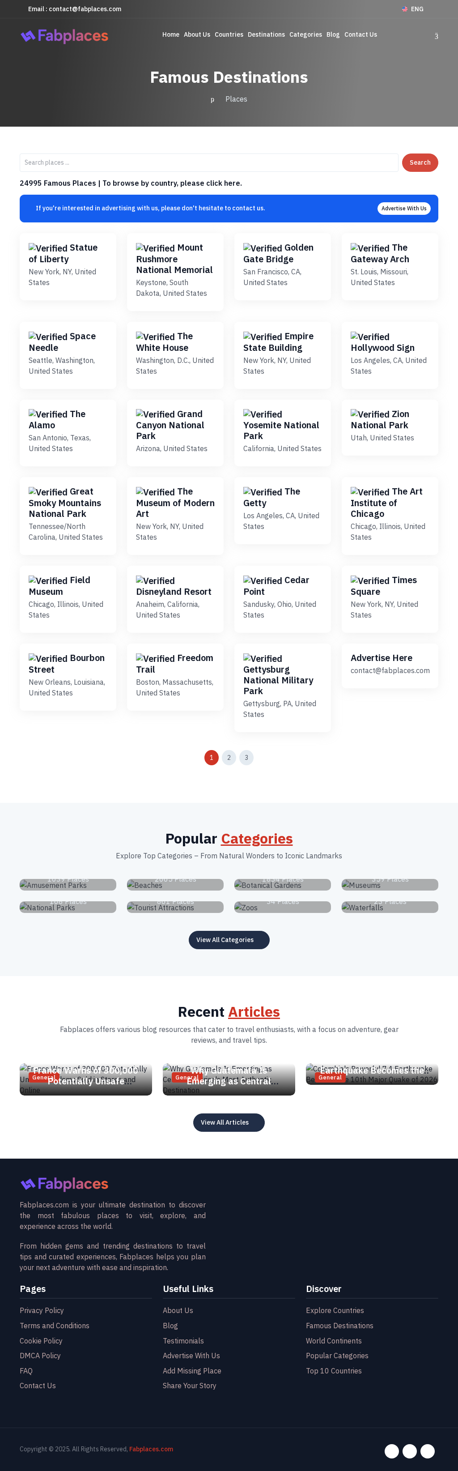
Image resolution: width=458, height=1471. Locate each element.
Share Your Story (189, 1385)
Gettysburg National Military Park (278, 680)
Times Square (384, 585)
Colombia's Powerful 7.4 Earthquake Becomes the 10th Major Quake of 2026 (372, 1070)
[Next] (267, 757)
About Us (197, 34)
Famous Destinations (339, 1325)
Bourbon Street (67, 663)
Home (170, 34)
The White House (164, 342)
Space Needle (62, 342)
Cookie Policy (41, 1340)
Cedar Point (276, 585)
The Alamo (57, 419)
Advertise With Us (404, 208)
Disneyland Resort (174, 591)
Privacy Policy (42, 1310)
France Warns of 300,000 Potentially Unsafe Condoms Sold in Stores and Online (85, 1086)
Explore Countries (335, 1310)
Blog (333, 34)
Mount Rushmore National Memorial (174, 258)
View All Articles (225, 1122)
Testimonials (183, 1340)
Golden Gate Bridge (278, 253)
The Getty (271, 497)
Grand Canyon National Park (170, 425)
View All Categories (225, 940)
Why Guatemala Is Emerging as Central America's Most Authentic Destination (229, 1086)
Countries (229, 34)
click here (223, 183)
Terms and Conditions (54, 1325)
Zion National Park (380, 419)
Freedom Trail (174, 663)
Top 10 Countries (334, 1370)
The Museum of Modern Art (175, 502)
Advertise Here (381, 658)
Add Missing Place (192, 1370)
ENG (417, 9)
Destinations (266, 34)
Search (420, 162)
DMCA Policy (40, 1355)
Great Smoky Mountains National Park (65, 502)
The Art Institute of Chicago (387, 502)
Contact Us (360, 34)
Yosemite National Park (281, 430)
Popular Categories (337, 1355)
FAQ (26, 1370)
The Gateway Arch (380, 253)
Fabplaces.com (151, 1449)
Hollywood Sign (383, 347)
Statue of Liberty (63, 253)
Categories (305, 34)
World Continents (334, 1340)
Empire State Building (278, 342)
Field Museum (59, 585)
